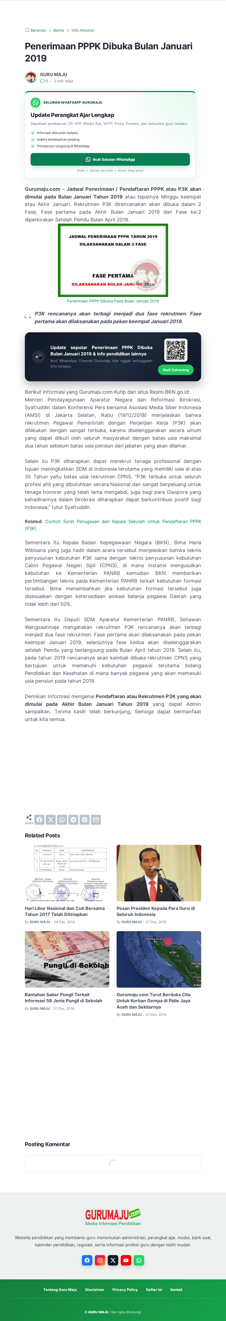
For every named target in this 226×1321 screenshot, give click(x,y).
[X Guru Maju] (113, 1260)
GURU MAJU (98, 1312)
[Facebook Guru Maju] (87, 1260)
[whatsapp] (62, 820)
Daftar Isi (154, 1289)
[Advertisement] (113, 768)
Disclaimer (94, 1289)
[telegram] (73, 820)
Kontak (176, 1289)
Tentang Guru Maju (60, 1289)
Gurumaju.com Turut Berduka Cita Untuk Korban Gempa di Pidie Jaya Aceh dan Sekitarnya (153, 1001)
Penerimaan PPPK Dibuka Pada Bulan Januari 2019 (113, 301)
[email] (96, 820)
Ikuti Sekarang (176, 370)
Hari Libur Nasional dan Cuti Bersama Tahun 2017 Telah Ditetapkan (65, 911)
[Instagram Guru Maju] (100, 1260)
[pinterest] (85, 820)
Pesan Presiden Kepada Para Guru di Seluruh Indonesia (156, 911)
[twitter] (51, 820)
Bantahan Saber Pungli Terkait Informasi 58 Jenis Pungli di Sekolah (63, 997)
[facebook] (39, 820)
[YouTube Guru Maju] (126, 1260)
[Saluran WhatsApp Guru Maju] (139, 1260)
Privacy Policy (125, 1289)
